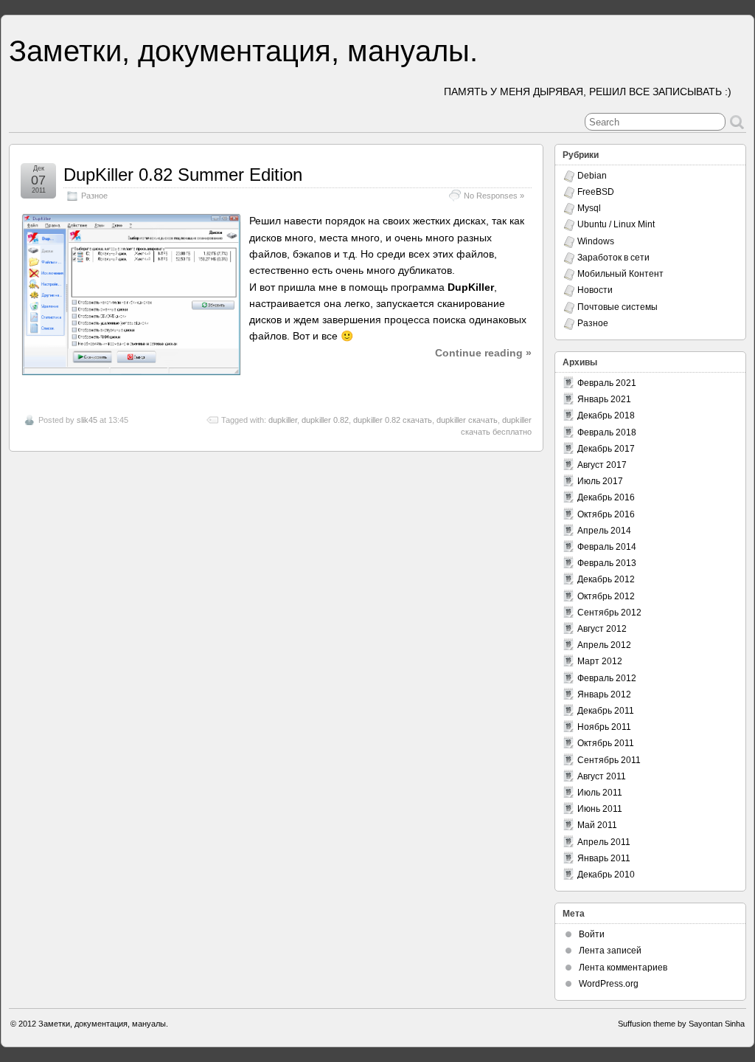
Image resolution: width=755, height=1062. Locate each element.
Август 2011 (601, 776)
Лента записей (610, 950)
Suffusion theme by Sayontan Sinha (681, 1023)
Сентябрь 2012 (609, 612)
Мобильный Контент (620, 274)
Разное (94, 195)
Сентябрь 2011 (609, 760)
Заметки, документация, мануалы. (243, 51)
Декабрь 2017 (606, 449)
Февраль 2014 (606, 547)
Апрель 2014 (604, 530)
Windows (595, 241)
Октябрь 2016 (606, 514)
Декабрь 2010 (606, 874)
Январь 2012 (604, 694)
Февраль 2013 (606, 563)
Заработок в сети (613, 257)
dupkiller (282, 420)
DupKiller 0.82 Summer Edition (182, 175)
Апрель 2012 (604, 645)
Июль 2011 (599, 792)
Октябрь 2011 (605, 743)
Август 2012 (602, 629)
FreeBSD (595, 192)
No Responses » (494, 195)
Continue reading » (483, 353)
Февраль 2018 (606, 432)
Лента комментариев (623, 967)
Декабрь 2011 (605, 711)
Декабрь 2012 (606, 579)
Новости (595, 290)
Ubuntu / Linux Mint (616, 224)
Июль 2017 (600, 481)
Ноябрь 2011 (604, 727)
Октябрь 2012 (606, 596)
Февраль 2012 (606, 678)
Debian (592, 175)
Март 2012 (599, 661)
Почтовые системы (617, 307)
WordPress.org (609, 984)
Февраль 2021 (606, 383)
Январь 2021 (604, 399)
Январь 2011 (603, 858)
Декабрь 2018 (606, 415)
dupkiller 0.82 (325, 420)
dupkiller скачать (467, 420)
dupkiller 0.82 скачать (392, 420)
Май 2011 (597, 825)
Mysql (589, 208)
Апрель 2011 (603, 842)
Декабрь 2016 (606, 497)
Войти (592, 934)
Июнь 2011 (599, 809)
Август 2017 (602, 465)
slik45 (87, 420)
